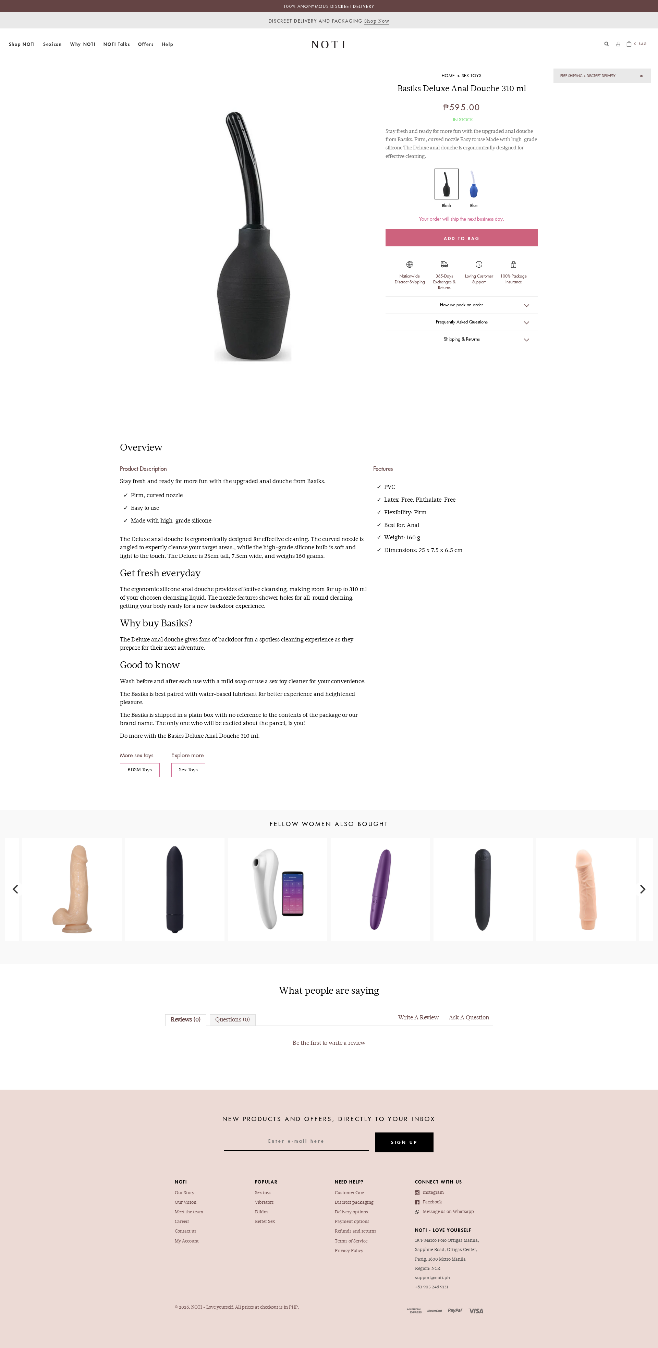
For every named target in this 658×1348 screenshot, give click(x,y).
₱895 (586, 872)
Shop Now (377, 21)
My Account (187, 1241)
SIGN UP (404, 1142)
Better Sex (265, 1222)
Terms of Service (351, 1241)
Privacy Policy (349, 1251)
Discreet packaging (354, 1202)
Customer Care (349, 1193)
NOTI (196, 1307)
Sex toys (263, 1193)
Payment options (352, 1222)
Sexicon (52, 44)
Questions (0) (232, 1020)
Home (448, 75)
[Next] (641, 889)
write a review (347, 1043)
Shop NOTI (22, 44)
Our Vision (185, 1202)
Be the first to (329, 1043)
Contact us (185, 1231)
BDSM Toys (139, 770)
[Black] (447, 184)
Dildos (261, 1212)
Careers (182, 1222)
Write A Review (418, 1018)
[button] (22, 44)
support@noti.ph (432, 1278)
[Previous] (16, 889)
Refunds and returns (355, 1231)
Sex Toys (472, 75)
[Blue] (474, 184)
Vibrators (264, 1202)
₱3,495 (277, 880)
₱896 (71, 876)
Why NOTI (83, 44)
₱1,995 (380, 872)
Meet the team (189, 1212)
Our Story (184, 1193)
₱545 (175, 868)
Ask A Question (469, 1018)
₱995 (483, 876)
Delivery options (351, 1212)
